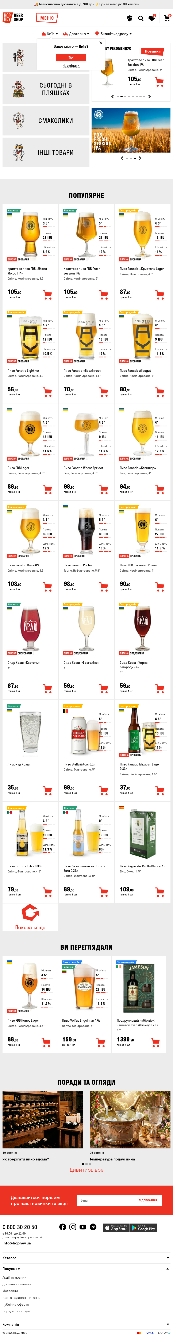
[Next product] (149, 96)
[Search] (140, 18)
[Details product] (107, 73)
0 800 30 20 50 (20, 1227)
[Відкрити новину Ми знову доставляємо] (131, 151)
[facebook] (62, 1227)
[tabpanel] (131, 72)
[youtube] (83, 1227)
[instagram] (72, 1227)
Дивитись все (87, 1170)
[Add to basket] (159, 82)
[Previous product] (112, 96)
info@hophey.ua (17, 1243)
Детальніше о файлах (115, 1328)
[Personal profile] (129, 18)
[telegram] (93, 1227)
